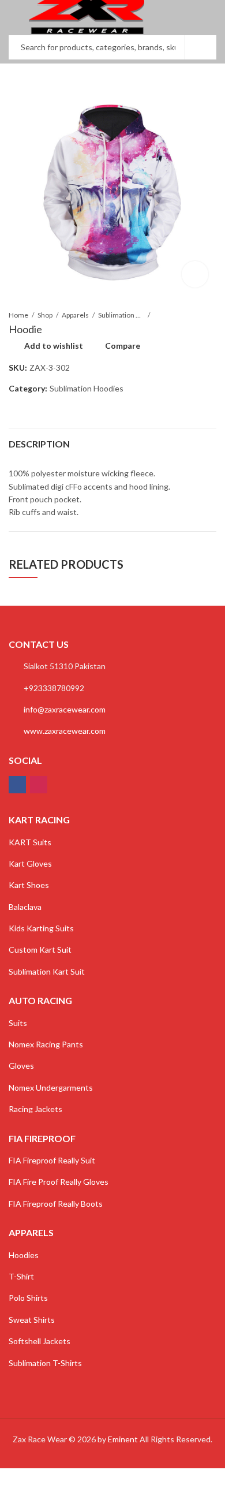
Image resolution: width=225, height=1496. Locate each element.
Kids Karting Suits (41, 928)
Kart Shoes (29, 885)
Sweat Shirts (32, 1320)
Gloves (21, 1065)
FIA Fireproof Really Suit (52, 1160)
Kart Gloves (30, 863)
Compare (122, 345)
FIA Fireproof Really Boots (56, 1203)
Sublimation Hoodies (121, 315)
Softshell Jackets (39, 1341)
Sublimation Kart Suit (47, 971)
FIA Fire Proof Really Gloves (58, 1182)
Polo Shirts (28, 1298)
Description (39, 443)
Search (200, 47)
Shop (45, 315)
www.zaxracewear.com (65, 731)
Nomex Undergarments (51, 1087)
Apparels (75, 315)
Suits (18, 1023)
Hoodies (24, 1255)
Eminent (123, 1439)
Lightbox (195, 274)
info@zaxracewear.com (65, 709)
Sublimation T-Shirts (45, 1363)
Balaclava (25, 907)
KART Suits (30, 842)
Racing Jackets (35, 1109)
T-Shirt (21, 1276)
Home (18, 315)
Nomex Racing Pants (46, 1044)
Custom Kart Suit (40, 949)
